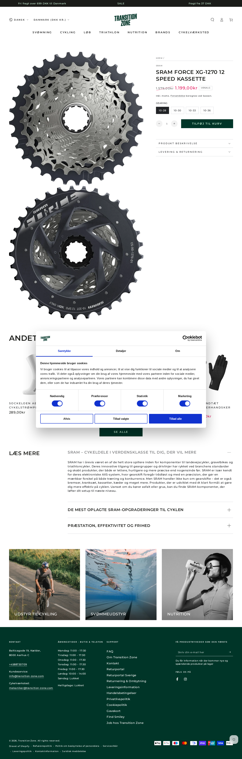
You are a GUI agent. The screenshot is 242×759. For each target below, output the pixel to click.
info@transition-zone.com (26, 676)
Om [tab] (177, 350)
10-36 (207, 110)
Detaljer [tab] (121, 350)
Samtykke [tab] (64, 350)
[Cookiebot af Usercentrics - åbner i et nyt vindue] (185, 338)
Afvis (66, 418)
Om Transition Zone (122, 657)
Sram (159, 65)
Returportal (115, 669)
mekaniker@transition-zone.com (31, 687)
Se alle (121, 432)
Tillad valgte (121, 418)
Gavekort (114, 711)
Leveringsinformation (123, 687)
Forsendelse (178, 95)
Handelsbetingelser (121, 693)
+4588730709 (18, 664)
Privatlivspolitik (118, 699)
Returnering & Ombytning (126, 681)
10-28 (162, 110)
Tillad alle (175, 418)
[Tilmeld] (231, 652)
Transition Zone (27, 740)
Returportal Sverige (121, 675)
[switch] (99, 403)
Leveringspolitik (22, 751)
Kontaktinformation (46, 751)
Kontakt (113, 663)
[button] (212, 20)
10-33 (192, 110)
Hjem (159, 58)
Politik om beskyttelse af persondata (77, 746)
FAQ (110, 651)
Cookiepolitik (117, 705)
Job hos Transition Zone (125, 723)
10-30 (177, 110)
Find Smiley (115, 717)
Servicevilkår (110, 746)
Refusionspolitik (42, 746)
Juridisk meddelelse (74, 751)
